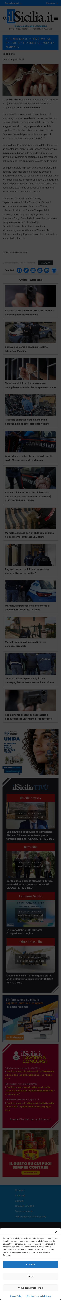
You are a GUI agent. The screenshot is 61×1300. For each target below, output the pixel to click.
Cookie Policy (16, 1296)
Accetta (30, 1264)
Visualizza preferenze (30, 1287)
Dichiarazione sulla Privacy (39, 1296)
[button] (56, 1231)
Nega (30, 1276)
